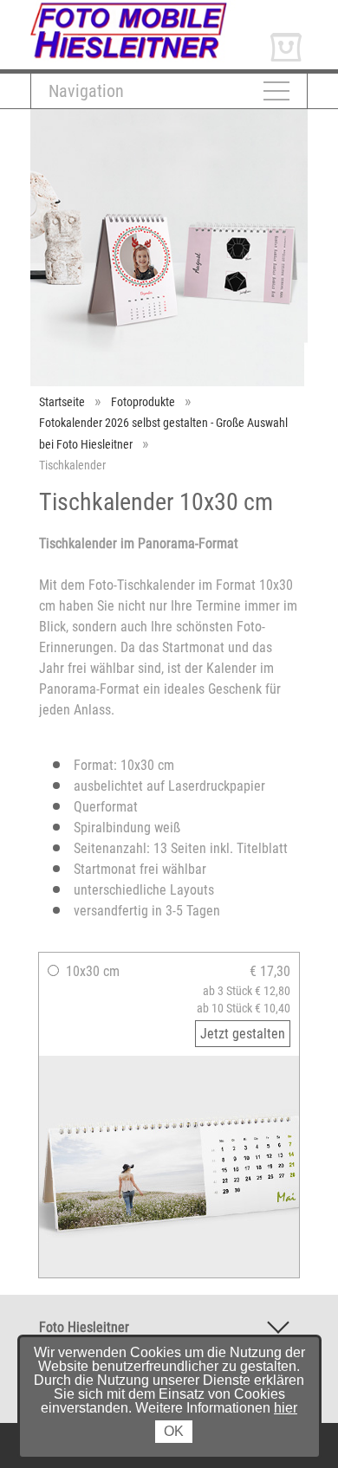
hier (285, 1407)
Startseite (62, 402)
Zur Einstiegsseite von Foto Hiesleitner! (140, 7)
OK (174, 1431)
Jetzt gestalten (242, 1033)
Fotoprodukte (143, 402)
